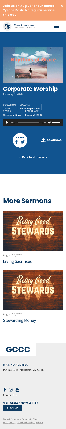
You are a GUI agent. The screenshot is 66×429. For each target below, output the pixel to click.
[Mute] (49, 122)
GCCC (18, 349)
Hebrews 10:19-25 (33, 114)
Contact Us (9, 395)
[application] (33, 122)
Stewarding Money (19, 320)
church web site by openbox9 (30, 422)
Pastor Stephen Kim (30, 108)
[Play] (7, 122)
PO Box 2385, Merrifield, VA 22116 (23, 370)
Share (20, 137)
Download (54, 140)
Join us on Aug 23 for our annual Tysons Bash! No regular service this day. (29, 10)
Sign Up (12, 408)
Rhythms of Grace (12, 114)
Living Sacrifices (17, 261)
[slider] (56, 122)
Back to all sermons (34, 157)
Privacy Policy (9, 422)
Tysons (6, 108)
